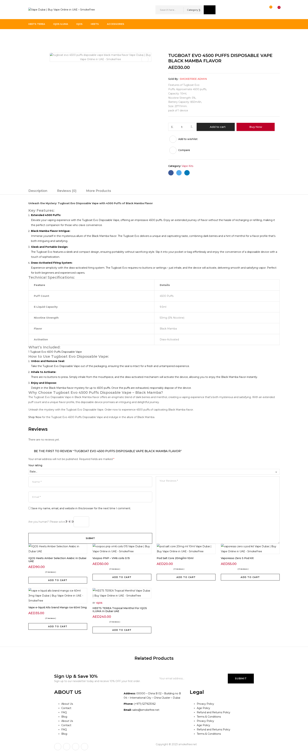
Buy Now (255, 127)
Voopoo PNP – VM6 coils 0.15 (111, 558)
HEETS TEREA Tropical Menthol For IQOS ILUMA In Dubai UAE (120, 610)
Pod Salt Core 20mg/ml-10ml (175, 558)
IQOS (99, 603)
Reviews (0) (66, 191)
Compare (184, 150)
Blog (64, 716)
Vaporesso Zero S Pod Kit (237, 558)
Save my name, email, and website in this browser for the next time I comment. (81, 508)
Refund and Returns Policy (213, 712)
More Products (98, 191)
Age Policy (203, 708)
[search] (209, 9)
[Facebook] (171, 172)
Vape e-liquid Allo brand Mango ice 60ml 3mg (57, 607)
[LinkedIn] (187, 172)
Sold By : (173, 79)
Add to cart (217, 127)
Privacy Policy (205, 703)
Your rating (35, 465)
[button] (276, 9)
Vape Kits (47, 36)
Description (37, 191)
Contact (66, 708)
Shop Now (34, 417)
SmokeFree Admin (193, 79)
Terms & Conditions (209, 716)
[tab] (37, 191)
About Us (67, 703)
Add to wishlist (187, 139)
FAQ (64, 712)
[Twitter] (179, 172)
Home (32, 36)
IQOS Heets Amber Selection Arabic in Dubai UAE (57, 560)
